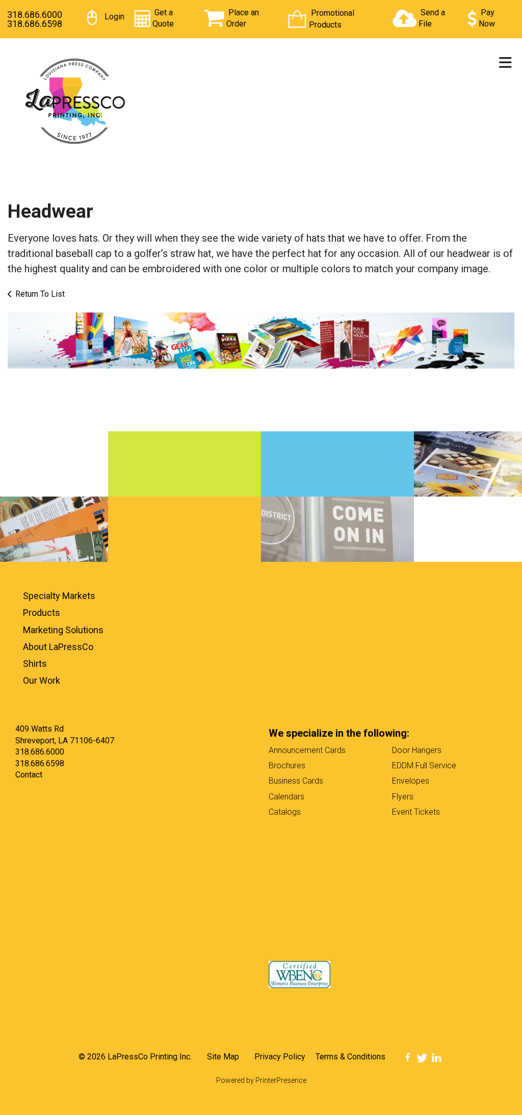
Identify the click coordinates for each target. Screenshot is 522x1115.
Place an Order (242, 18)
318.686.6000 (34, 14)
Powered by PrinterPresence (261, 1080)
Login (114, 16)
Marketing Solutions (63, 630)
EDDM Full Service (424, 765)
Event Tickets (416, 812)
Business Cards (296, 781)
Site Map (223, 1056)
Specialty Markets (59, 595)
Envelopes (410, 781)
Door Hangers (416, 750)
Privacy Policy (279, 1056)
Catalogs (285, 812)
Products (41, 612)
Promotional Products (331, 18)
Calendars (286, 796)
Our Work (41, 680)
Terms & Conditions (350, 1056)
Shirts (35, 663)
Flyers (402, 796)
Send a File (432, 18)
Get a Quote (163, 18)
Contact (28, 775)
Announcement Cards (307, 750)
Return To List (40, 294)
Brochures (287, 765)
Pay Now (487, 18)
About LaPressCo (58, 646)
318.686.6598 (34, 23)
